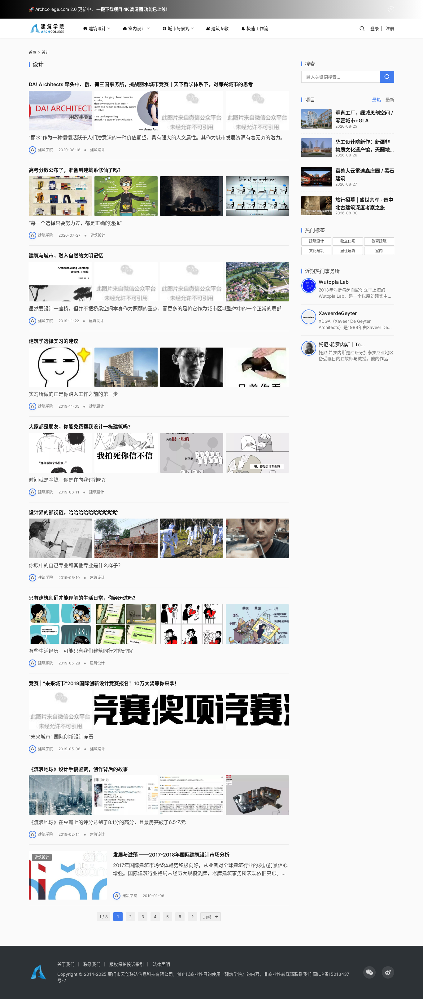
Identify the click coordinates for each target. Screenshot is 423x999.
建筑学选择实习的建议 (53, 341)
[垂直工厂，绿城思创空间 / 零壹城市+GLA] (316, 119)
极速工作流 (257, 28)
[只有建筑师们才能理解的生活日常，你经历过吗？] (159, 624)
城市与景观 (179, 28)
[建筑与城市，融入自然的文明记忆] (159, 282)
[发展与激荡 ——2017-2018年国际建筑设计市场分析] (68, 875)
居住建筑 (347, 250)
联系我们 (92, 964)
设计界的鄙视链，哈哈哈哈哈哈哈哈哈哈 (73, 512)
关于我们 (66, 964)
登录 (374, 28)
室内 (379, 250)
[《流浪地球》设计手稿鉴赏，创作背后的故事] (159, 795)
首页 (32, 52)
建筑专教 (220, 28)
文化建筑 (316, 250)
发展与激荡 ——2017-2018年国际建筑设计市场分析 (171, 855)
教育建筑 (379, 241)
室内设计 (137, 28)
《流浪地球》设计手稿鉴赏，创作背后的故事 (78, 769)
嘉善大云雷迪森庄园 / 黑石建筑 (364, 175)
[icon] (369, 972)
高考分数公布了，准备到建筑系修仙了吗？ (76, 170)
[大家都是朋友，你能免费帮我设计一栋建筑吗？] (159, 453)
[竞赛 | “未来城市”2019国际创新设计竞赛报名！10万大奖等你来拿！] (159, 710)
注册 (390, 28)
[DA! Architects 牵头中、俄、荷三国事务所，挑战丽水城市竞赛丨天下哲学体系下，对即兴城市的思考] (159, 110)
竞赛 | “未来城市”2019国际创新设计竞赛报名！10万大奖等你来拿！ (104, 683)
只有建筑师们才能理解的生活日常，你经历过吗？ (83, 598)
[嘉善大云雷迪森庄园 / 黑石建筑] (316, 176)
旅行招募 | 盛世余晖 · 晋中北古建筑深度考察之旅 (364, 204)
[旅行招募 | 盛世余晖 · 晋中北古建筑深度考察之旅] (316, 206)
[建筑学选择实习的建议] (159, 367)
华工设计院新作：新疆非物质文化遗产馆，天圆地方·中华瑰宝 (362, 146)
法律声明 (161, 964)
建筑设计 (97, 28)
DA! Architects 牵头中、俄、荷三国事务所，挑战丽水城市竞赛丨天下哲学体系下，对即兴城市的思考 (141, 84)
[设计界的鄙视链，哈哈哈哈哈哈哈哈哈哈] (159, 538)
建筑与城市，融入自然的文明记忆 (66, 255)
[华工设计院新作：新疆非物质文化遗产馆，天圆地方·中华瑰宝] (316, 148)
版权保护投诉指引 (126, 964)
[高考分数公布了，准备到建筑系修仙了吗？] (159, 196)
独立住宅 (347, 241)
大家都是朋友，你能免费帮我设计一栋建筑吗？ (81, 426)
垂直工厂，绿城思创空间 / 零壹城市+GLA (364, 117)
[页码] (216, 916)
